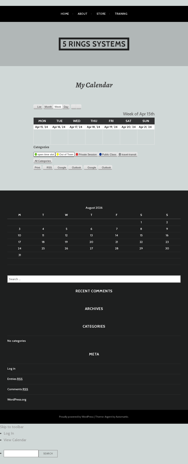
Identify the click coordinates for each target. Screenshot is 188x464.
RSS (49, 167)
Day (66, 106)
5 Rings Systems (94, 43)
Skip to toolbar (12, 427)
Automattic (122, 416)
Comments (17, 389)
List (40, 107)
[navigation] (94, 443)
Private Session (88, 154)
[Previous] (73, 106)
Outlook (76, 167)
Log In (9, 433)
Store (101, 13)
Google (62, 167)
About (82, 13)
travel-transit (129, 154)
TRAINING (121, 13)
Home (65, 13)
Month (48, 106)
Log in (11, 368)
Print (38, 167)
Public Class (109, 154)
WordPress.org (16, 399)
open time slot (46, 154)
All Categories (43, 160)
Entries (15, 379)
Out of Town (66, 154)
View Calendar (15, 440)
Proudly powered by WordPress (76, 416)
